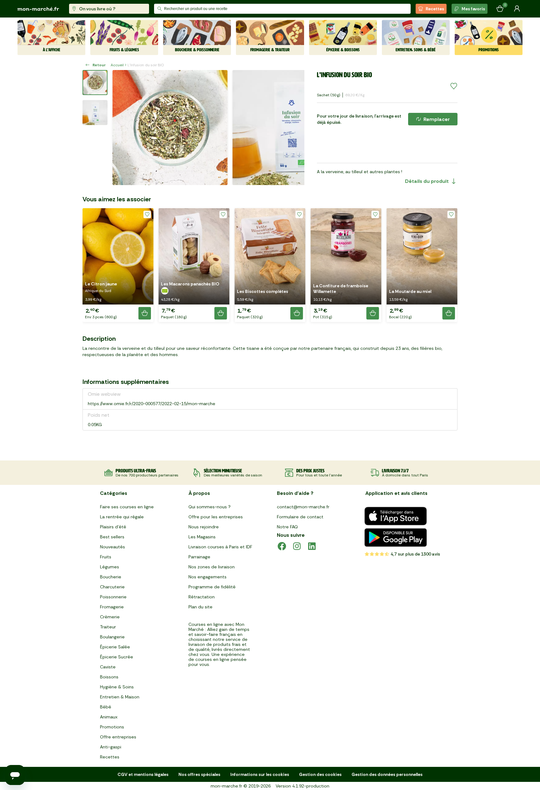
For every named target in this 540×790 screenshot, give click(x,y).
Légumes (109, 567)
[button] (117, 265)
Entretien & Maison (119, 697)
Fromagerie (112, 607)
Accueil (117, 65)
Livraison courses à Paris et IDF (220, 547)
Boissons (109, 677)
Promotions (112, 727)
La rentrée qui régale (122, 517)
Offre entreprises (118, 737)
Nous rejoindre (203, 527)
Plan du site (200, 607)
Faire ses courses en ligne (127, 507)
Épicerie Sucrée (116, 657)
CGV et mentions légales (143, 774)
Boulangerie (112, 637)
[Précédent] (121, 127)
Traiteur (108, 627)
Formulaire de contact (300, 517)
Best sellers (112, 537)
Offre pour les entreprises (215, 517)
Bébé (105, 707)
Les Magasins (202, 537)
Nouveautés (112, 547)
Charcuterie (112, 587)
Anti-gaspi (110, 747)
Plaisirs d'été (113, 527)
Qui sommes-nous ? (209, 507)
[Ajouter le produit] (144, 313)
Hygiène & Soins (117, 687)
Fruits (105, 557)
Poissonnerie (113, 597)
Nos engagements (207, 577)
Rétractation (201, 597)
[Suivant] (295, 127)
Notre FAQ (287, 527)
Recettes (435, 9)
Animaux (109, 717)
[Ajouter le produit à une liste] (454, 86)
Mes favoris (473, 9)
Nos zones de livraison (211, 567)
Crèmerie (110, 617)
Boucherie (110, 577)
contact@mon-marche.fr (303, 507)
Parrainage (199, 557)
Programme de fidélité (212, 587)
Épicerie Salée (115, 647)
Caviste (108, 667)
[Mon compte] (516, 8)
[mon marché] (38, 9)
